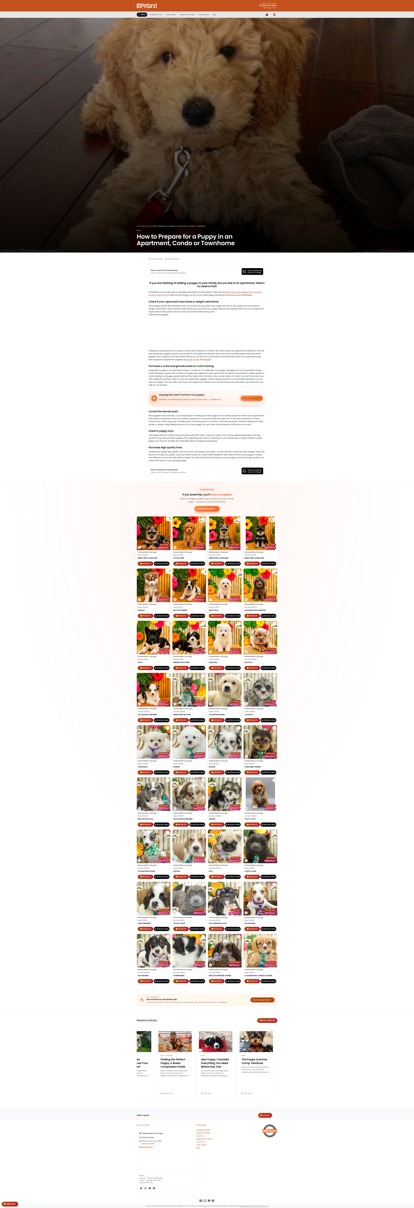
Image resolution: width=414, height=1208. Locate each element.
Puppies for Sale (156, 14)
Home (139, 226)
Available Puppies (203, 1130)
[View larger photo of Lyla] (239, 519)
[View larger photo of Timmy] (203, 519)
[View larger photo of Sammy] (274, 884)
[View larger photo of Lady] (239, 937)
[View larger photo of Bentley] (239, 780)
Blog (214, 14)
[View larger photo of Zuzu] (203, 937)
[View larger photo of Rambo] (203, 780)
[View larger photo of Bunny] (168, 676)
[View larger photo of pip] (239, 832)
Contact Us (200, 1142)
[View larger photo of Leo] (168, 519)
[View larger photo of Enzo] (203, 728)
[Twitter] (141, 1188)
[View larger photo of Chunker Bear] (168, 780)
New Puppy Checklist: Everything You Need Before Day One (215, 1063)
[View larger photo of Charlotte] (274, 571)
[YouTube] (149, 1188)
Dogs (149, 226)
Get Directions (147, 1147)
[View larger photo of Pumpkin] (274, 624)
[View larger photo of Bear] (274, 937)
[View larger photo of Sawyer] (239, 624)
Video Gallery (171, 14)
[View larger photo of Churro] (168, 728)
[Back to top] (275, 1115)
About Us (200, 1136)
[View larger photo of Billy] (203, 571)
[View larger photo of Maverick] (168, 624)
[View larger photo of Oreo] (239, 728)
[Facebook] (154, 1188)
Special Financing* (203, 1133)
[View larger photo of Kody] (274, 676)
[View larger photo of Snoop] (203, 676)
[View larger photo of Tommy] (239, 571)
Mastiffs (207, 359)
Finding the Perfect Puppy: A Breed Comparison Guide (173, 1063)
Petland (169, 1055)
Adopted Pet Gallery (187, 14)
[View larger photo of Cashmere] (168, 937)
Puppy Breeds (204, 14)
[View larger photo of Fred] (203, 624)
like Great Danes (191, 359)
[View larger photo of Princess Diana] (168, 832)
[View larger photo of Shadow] (274, 832)
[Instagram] (145, 1188)
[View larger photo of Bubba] (239, 884)
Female (215, 555)
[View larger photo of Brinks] (168, 571)
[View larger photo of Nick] (168, 884)
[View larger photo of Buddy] (239, 676)
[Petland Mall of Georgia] (147, 5)
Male (143, 555)
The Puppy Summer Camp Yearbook (254, 1061)
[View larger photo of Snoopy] (203, 832)
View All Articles (267, 1020)
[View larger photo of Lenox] (274, 728)
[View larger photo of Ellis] (274, 780)
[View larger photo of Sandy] (274, 519)
